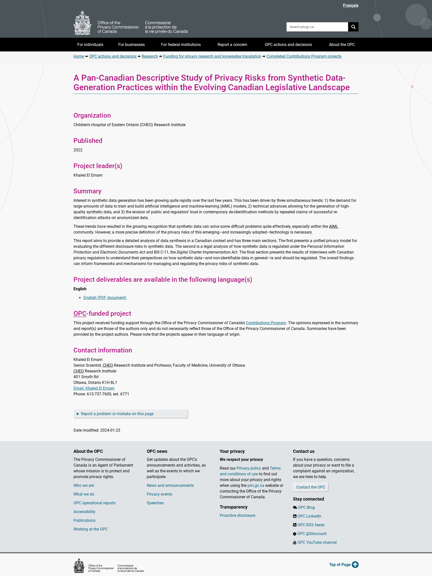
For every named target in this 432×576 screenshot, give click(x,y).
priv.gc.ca (256, 485)
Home (79, 56)
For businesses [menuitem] (131, 44)
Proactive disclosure (237, 515)
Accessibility (85, 511)
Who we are (84, 485)
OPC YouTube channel (317, 542)
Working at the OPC (91, 529)
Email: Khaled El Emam (94, 388)
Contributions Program (266, 322)
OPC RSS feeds (311, 525)
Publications (85, 520)
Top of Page (340, 564)
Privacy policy (248, 468)
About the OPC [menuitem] (342, 44)
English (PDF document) (105, 297)
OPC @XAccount (311, 533)
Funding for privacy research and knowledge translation (212, 56)
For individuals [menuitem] (90, 44)
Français (350, 5)
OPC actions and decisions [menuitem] (288, 44)
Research (150, 56)
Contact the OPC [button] (310, 487)
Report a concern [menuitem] (232, 44)
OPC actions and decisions (112, 56)
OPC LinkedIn (309, 516)
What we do (84, 494)
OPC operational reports (95, 503)
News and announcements (170, 485)
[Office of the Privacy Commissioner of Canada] (131, 23)
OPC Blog (306, 507)
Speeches (155, 503)
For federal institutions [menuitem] (181, 44)
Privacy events (159, 494)
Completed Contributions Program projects (304, 56)
